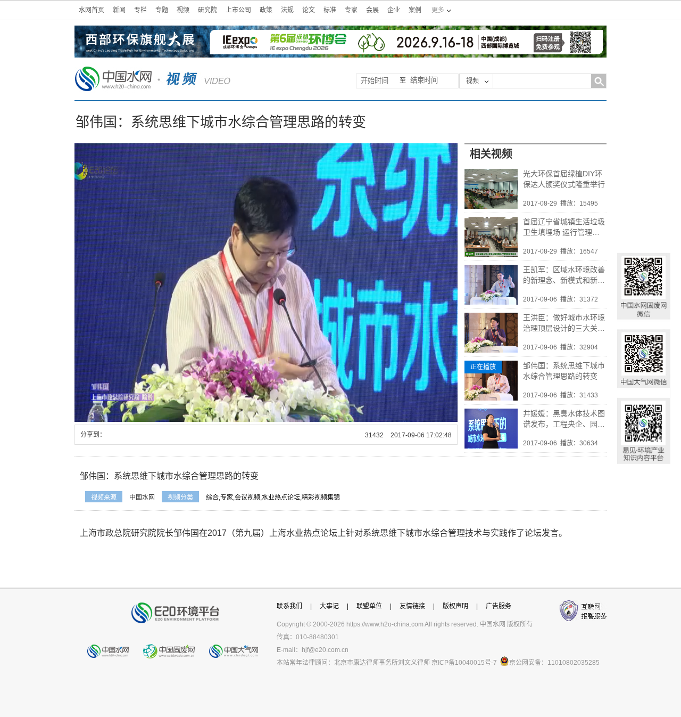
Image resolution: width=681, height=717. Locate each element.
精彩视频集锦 (321, 497)
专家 (351, 10)
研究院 (207, 10)
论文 (308, 10)
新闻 (119, 10)
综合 (212, 497)
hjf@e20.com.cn (325, 650)
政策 (266, 10)
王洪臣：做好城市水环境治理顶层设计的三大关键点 (564, 323)
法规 (287, 10)
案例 (415, 10)
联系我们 (289, 606)
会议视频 (247, 497)
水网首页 (91, 10)
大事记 (329, 606)
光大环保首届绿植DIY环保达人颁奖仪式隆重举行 (564, 179)
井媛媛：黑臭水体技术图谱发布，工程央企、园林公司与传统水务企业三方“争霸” (564, 419)
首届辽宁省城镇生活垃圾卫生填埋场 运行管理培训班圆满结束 (564, 227)
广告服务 (498, 606)
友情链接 (412, 606)
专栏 (140, 10)
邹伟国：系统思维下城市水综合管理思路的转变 (564, 370)
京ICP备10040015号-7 (464, 662)
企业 (393, 10)
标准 (329, 10)
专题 (161, 10)
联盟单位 (369, 606)
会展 (372, 10)
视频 (183, 10)
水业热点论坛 (281, 497)
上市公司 (238, 10)
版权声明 (455, 606)
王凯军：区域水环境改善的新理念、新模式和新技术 (564, 275)
